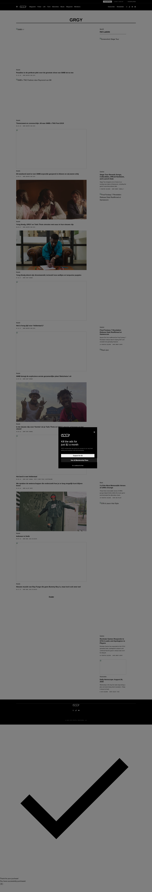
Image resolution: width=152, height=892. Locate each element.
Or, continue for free (77, 465)
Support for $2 (78, 455)
